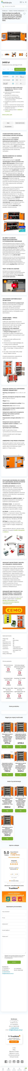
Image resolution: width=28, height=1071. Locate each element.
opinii (15, 854)
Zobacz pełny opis (7, 114)
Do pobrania (8, 126)
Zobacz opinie (14, 1041)
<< (2, 55)
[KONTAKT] (26, 2)
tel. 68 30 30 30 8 (6, 971)
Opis (8, 123)
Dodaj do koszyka (20, 69)
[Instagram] (10, 1061)
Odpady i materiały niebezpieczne (16, 10)
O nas (14, 1047)
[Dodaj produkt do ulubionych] (24, 13)
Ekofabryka (4, 10)
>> (26, 55)
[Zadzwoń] (23, 2)
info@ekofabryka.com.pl (7, 973)
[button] (7, 746)
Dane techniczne (20, 123)
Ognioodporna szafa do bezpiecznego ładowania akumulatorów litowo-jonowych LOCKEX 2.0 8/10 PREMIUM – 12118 (20, 736)
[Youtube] (14, 1061)
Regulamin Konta (14, 1053)
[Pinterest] (22, 1061)
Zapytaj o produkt (14, 73)
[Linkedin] (18, 1061)
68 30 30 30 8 (15, 1028)
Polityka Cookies (14, 1057)
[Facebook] (6, 1061)
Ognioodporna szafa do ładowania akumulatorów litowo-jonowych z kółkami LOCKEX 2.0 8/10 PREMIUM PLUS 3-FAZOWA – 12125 (7, 738)
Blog (14, 1049)
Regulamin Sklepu (14, 1051)
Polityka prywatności (14, 1055)
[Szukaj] (3, 6)
